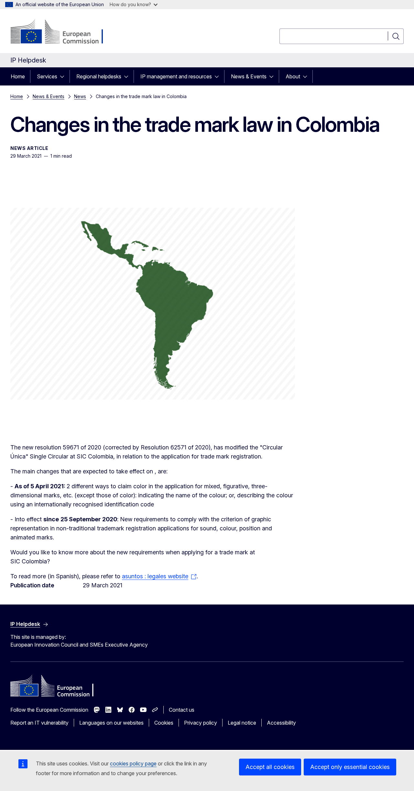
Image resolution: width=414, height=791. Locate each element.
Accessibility (281, 722)
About (293, 76)
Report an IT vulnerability (39, 722)
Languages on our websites (111, 722)
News (80, 96)
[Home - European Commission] (62, 32)
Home (18, 76)
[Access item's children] (64, 76)
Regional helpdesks (98, 76)
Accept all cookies (270, 766)
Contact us (181, 709)
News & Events (249, 76)
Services (47, 76)
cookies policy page (133, 763)
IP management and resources (176, 76)
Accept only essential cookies (350, 766)
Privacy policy (200, 722)
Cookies (163, 722)
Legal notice (242, 722)
